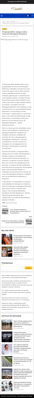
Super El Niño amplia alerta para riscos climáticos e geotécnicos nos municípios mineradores (23, 323)
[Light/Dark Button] (28, 15)
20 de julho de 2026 (19, 256)
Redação (5, 36)
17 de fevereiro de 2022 (13, 36)
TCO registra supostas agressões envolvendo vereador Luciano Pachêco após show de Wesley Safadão (16, 292)
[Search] (32, 15)
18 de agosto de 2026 (19, 365)
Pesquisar (7, 263)
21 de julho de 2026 (19, 243)
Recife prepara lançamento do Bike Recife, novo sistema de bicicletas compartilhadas (23, 238)
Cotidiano (5, 29)
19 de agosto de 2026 (19, 353)
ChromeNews (21, 396)
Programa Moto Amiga (11, 202)
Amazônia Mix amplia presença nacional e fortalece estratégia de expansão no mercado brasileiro (21, 250)
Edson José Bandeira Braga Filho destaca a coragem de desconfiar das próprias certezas (22, 385)
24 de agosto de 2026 (19, 328)
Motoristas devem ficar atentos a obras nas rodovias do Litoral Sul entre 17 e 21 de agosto (23, 360)
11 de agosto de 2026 (19, 389)
